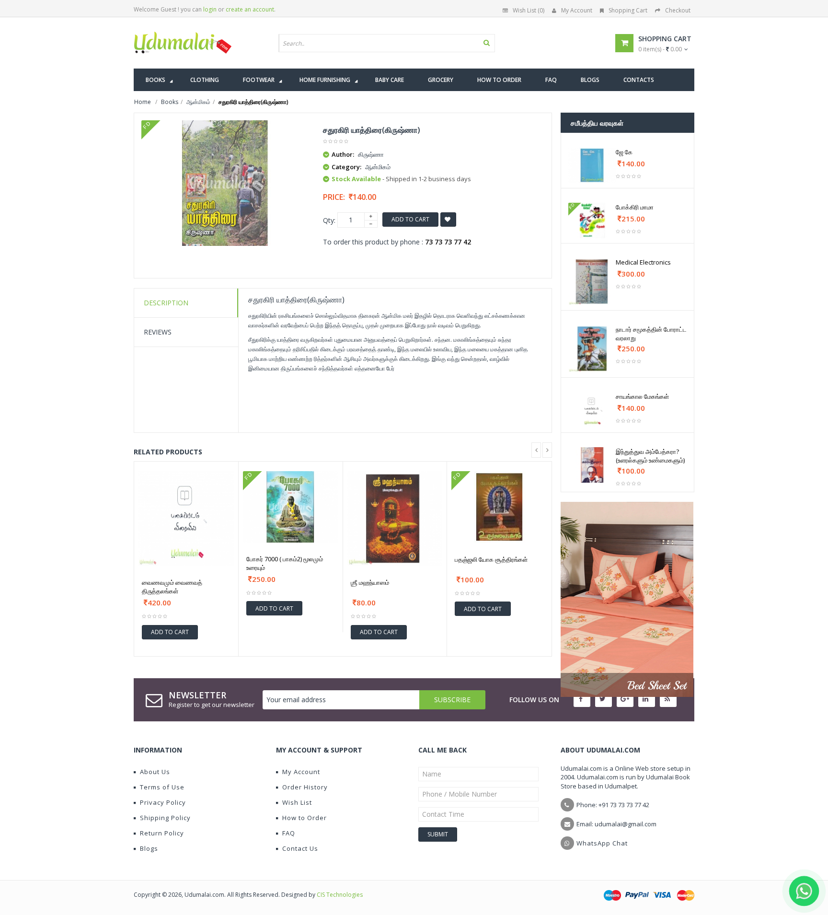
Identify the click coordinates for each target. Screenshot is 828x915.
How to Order (304, 817)
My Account (576, 10)
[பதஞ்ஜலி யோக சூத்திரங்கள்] (499, 507)
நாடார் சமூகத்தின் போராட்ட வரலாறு (651, 333)
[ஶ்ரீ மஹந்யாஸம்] (395, 519)
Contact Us (300, 848)
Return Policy (162, 833)
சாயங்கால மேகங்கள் (642, 396)
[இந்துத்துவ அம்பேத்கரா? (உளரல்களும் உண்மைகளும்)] (592, 465)
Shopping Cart (628, 10)
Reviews (158, 331)
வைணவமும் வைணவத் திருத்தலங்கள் (172, 586)
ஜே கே (624, 152)
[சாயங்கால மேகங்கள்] (592, 410)
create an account (250, 9)
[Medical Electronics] (592, 281)
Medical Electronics (643, 262)
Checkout (677, 10)
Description (166, 302)
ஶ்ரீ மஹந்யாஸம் (370, 582)
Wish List (297, 802)
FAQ (288, 833)
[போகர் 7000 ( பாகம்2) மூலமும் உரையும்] (290, 507)
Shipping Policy (165, 817)
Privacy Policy (163, 802)
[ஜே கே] (592, 165)
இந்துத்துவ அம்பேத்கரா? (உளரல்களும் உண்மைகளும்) (650, 455)
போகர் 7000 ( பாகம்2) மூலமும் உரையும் (284, 563)
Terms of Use (162, 787)
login (210, 9)
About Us (155, 771)
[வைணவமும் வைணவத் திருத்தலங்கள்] (186, 519)
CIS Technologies (340, 895)
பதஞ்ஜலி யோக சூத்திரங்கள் (491, 559)
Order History (305, 787)
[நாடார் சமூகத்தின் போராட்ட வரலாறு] (592, 348)
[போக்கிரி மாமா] (592, 220)
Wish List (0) (528, 10)
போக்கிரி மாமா (635, 207)
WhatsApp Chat (602, 843)
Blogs (149, 848)
